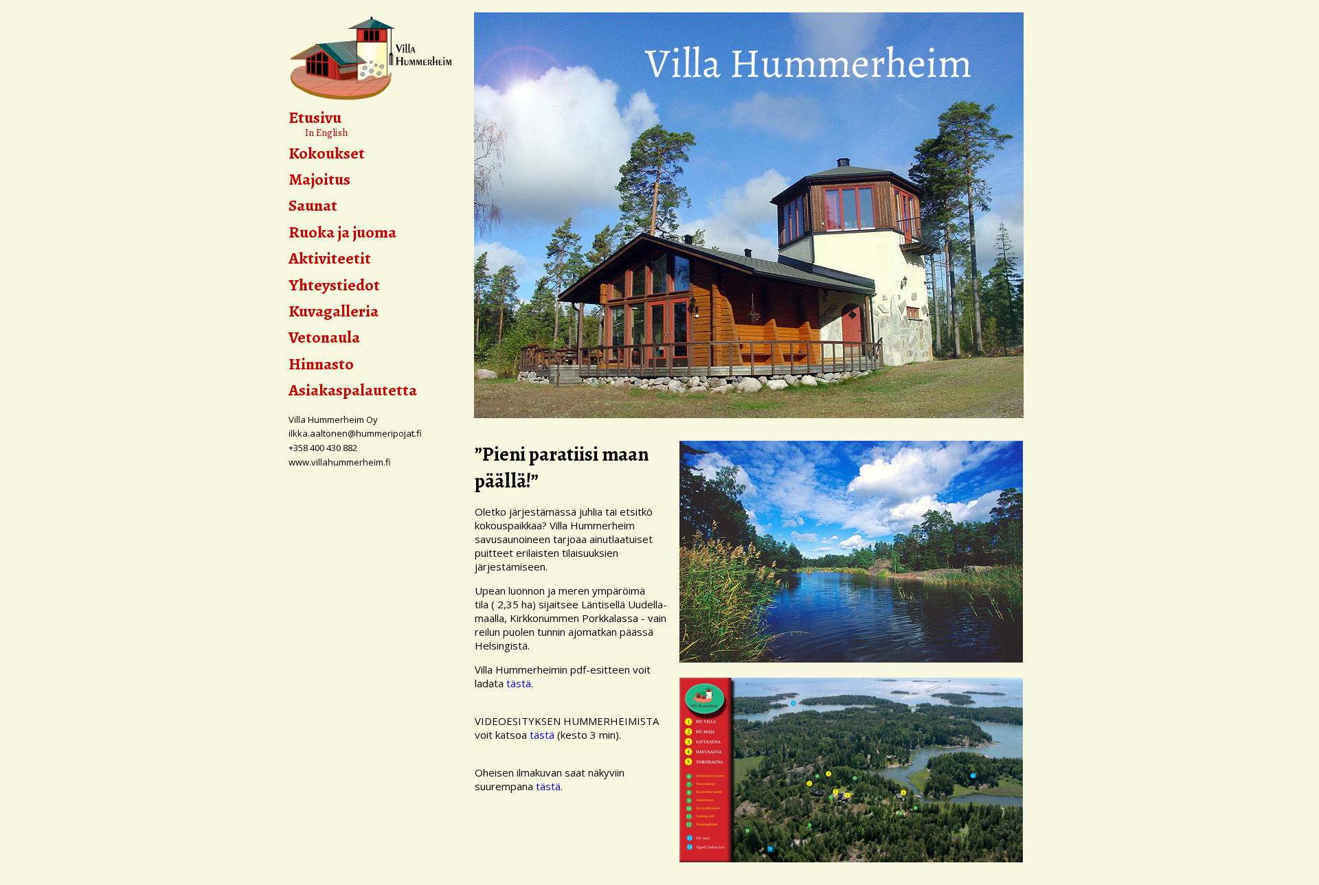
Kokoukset (327, 153)
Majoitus (319, 179)
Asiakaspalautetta (353, 390)
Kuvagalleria (334, 311)
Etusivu (315, 117)
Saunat (313, 205)
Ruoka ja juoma (342, 232)
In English (318, 132)
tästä (518, 683)
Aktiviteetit (330, 258)
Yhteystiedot (334, 285)
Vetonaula (324, 337)
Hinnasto (321, 364)
